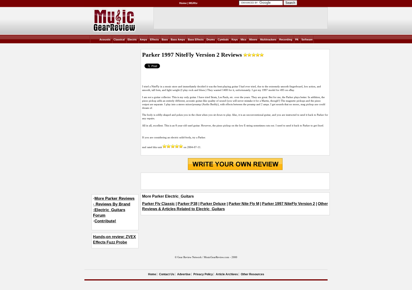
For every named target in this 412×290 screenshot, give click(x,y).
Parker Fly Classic (158, 204)
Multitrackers (268, 39)
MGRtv (193, 3)
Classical (119, 39)
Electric (132, 39)
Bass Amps (178, 39)
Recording (285, 39)
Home (183, 3)
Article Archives (227, 274)
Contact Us (166, 274)
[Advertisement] (235, 181)
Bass (165, 39)
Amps (143, 39)
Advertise (184, 274)
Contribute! (105, 221)
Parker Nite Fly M (244, 204)
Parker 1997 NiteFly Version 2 (288, 204)
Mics (243, 39)
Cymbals (223, 39)
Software (307, 39)
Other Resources (252, 274)
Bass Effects (196, 39)
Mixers (253, 39)
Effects (154, 39)
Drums (210, 39)
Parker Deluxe (213, 204)
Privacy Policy (203, 274)
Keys (235, 39)
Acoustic (105, 39)
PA (297, 39)
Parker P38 (187, 204)
